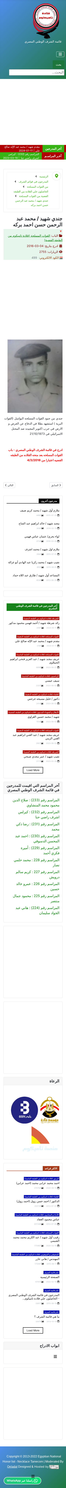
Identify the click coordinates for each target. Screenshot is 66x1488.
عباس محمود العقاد (48, 1219)
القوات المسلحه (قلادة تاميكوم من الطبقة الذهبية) (38, 636)
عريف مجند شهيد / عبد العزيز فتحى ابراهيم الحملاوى (34, 660)
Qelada (12, 1466)
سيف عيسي (52, 680)
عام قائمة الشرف (51, 1272)
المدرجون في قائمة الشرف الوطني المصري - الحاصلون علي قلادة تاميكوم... (33, 1296)
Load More (33, 770)
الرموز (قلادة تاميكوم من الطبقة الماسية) (42, 1178)
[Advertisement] (33, 112)
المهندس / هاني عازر (47, 1259)
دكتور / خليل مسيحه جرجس (43, 698)
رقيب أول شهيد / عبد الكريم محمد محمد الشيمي (36, 1239)
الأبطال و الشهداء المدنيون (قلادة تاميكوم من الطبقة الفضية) (33, 712)
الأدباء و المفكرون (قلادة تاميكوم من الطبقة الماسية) (37, 1215)
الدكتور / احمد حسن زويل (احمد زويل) (37, 1201)
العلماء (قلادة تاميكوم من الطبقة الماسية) (42, 1196)
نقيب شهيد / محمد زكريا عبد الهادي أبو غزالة (33, 562)
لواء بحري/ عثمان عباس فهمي (41, 536)
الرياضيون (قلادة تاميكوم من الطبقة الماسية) (40, 676)
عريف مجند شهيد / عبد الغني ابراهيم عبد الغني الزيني (36, 736)
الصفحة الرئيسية (49, 1277)
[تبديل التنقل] (60, 54)
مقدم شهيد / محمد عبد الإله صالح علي (37, 641)
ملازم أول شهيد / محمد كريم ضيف (39, 510)
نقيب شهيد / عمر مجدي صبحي (41, 756)
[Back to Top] (7, 1480)
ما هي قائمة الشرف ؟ (46, 1316)
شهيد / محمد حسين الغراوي (43, 716)
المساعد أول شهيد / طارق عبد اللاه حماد (36, 575)
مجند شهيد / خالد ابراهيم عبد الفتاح (39, 523)
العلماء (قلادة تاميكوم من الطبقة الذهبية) (42, 694)
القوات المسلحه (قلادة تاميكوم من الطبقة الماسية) (37, 654)
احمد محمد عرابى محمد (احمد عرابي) (37, 1183)
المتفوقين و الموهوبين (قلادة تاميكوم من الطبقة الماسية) (35, 1254)
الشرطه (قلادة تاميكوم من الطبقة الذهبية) (41, 618)
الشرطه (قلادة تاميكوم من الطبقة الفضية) (41, 752)
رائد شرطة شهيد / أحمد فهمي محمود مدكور (34, 623)
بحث (58, 64)
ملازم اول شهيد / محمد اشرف (42, 549)
